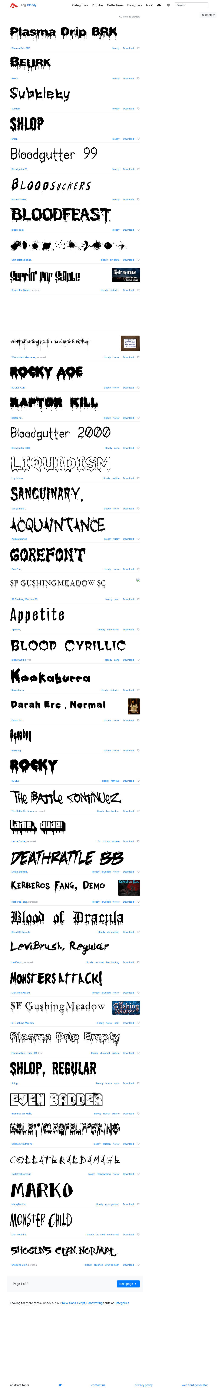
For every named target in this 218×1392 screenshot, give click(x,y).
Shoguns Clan (19, 1265)
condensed (113, 629)
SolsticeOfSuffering (22, 1144)
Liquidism (17, 478)
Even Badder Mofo (21, 1113)
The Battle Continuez (22, 811)
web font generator (195, 1385)
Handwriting (94, 1303)
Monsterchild (18, 1234)
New (65, 1303)
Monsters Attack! (20, 992)
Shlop (14, 139)
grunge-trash (112, 1204)
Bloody (31, 5)
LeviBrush (16, 962)
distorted (114, 290)
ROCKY (15, 781)
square (115, 841)
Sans (72, 1303)
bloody (115, 48)
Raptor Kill (16, 418)
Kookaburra (17, 690)
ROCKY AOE (17, 387)
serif (117, 599)
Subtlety (15, 108)
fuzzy (116, 539)
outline (115, 478)
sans (116, 448)
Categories (122, 1303)
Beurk (14, 78)
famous (115, 781)
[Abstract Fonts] (14, 5)
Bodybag (16, 750)
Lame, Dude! (18, 841)
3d (99, 841)
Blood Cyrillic (18, 660)
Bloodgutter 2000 (20, 448)
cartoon (107, 1144)
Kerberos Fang (19, 901)
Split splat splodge (21, 260)
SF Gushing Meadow (22, 1023)
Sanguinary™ (18, 508)
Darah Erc (17, 720)
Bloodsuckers (18, 199)
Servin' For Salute (20, 290)
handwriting (112, 811)
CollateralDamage (21, 1174)
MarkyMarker (18, 1204)
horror (116, 357)
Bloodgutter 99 (19, 169)
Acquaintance (19, 539)
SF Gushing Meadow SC (24, 599)
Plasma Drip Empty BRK (24, 1053)
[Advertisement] (75, 314)
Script (81, 1303)
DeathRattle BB (19, 871)
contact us (98, 1385)
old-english (113, 932)
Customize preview (129, 16)
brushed (106, 871)
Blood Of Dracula (20, 932)
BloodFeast (17, 229)
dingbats (114, 260)
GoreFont (16, 569)
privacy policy (144, 1385)
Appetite (15, 629)
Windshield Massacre (23, 357)
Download (128, 48)
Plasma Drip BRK (20, 48)
